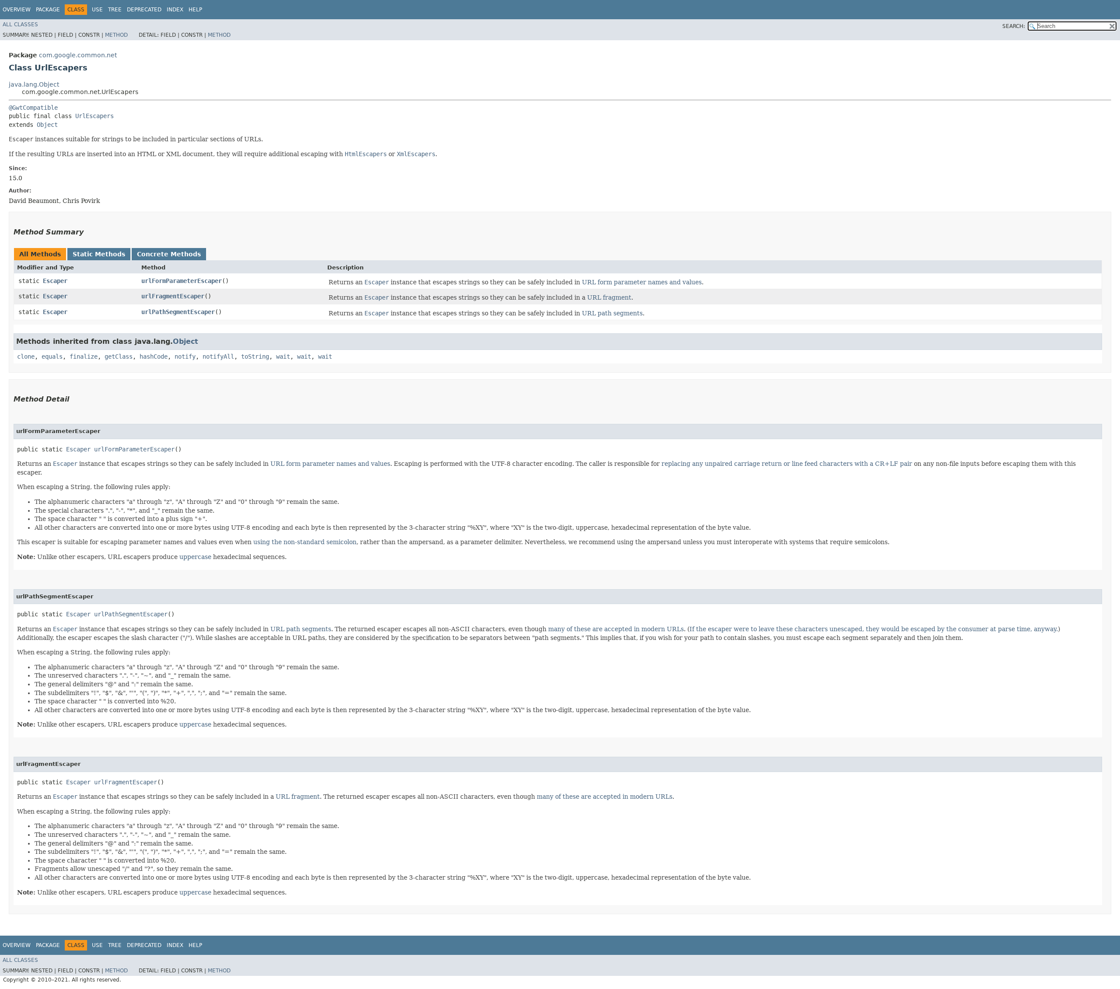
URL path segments (612, 313)
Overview (17, 10)
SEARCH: (1013, 26)
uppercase (195, 556)
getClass (119, 356)
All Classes (20, 24)
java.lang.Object (34, 84)
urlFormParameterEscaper (181, 280)
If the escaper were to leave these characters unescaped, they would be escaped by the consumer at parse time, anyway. (874, 629)
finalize (84, 356)
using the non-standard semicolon (305, 541)
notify (185, 356)
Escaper (55, 280)
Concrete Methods (169, 254)
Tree (115, 10)
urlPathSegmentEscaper (178, 311)
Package (48, 10)
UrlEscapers (94, 115)
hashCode (154, 356)
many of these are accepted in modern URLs (616, 629)
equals (52, 356)
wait (283, 356)
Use (97, 10)
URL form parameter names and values (642, 282)
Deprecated (144, 10)
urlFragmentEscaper (172, 296)
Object (47, 124)
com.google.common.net (78, 55)
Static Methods (99, 254)
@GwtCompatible (33, 107)
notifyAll (218, 356)
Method (116, 35)
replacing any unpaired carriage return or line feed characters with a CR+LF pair (787, 463)
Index (175, 10)
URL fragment (609, 297)
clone (26, 356)
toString (255, 356)
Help (195, 10)
